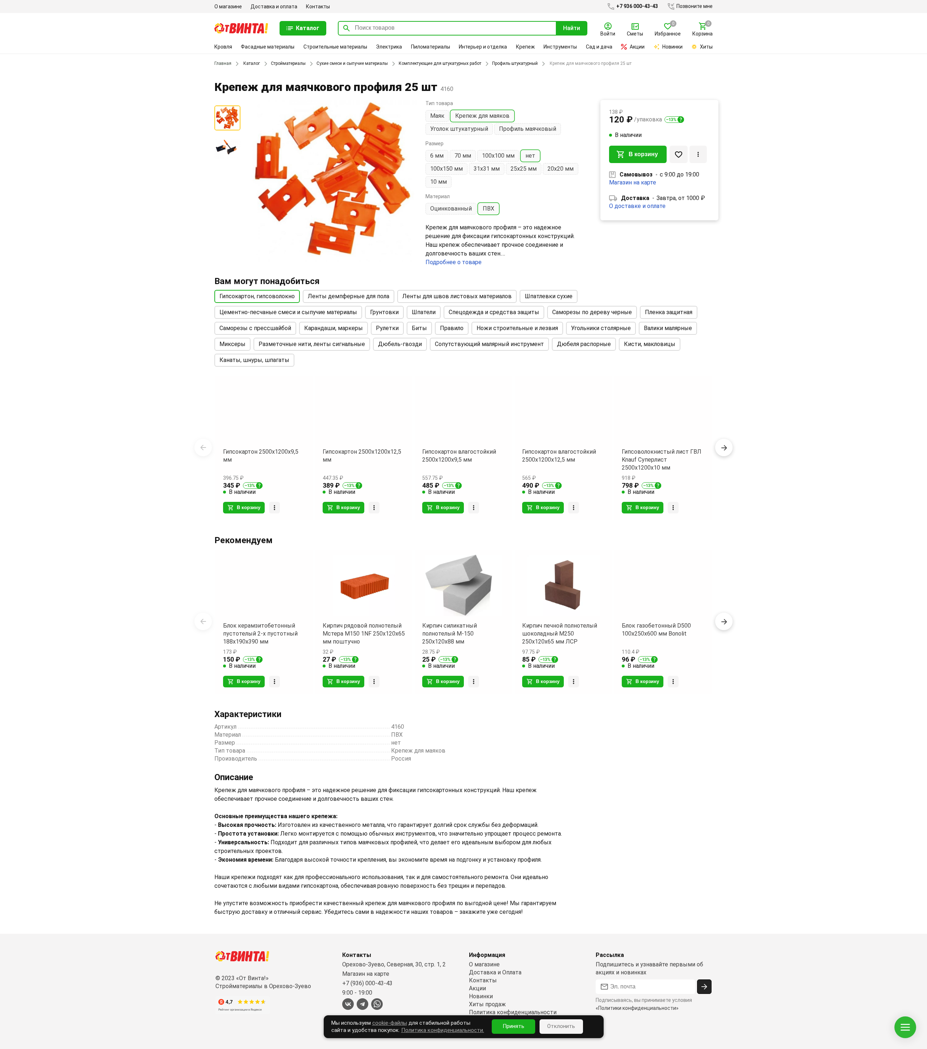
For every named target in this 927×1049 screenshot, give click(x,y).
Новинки (672, 47)
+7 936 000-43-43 (636, 6)
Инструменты (560, 47)
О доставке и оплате (637, 206)
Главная (222, 63)
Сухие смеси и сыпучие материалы (352, 63)
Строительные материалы (335, 47)
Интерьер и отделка (483, 47)
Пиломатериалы (430, 47)
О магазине (228, 6)
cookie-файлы (389, 1023)
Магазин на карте (632, 182)
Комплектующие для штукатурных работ (440, 63)
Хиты (706, 47)
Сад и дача (599, 47)
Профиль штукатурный (515, 63)
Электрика (389, 47)
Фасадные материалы (267, 47)
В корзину (643, 154)
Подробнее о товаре (453, 262)
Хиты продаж (487, 1004)
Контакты (318, 6)
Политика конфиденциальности (513, 1012)
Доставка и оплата (274, 6)
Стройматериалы (288, 63)
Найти (571, 28)
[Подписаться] (704, 986)
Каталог (251, 63)
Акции (637, 47)
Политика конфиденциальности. (442, 1030)
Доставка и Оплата (495, 972)
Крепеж (525, 47)
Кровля (223, 47)
